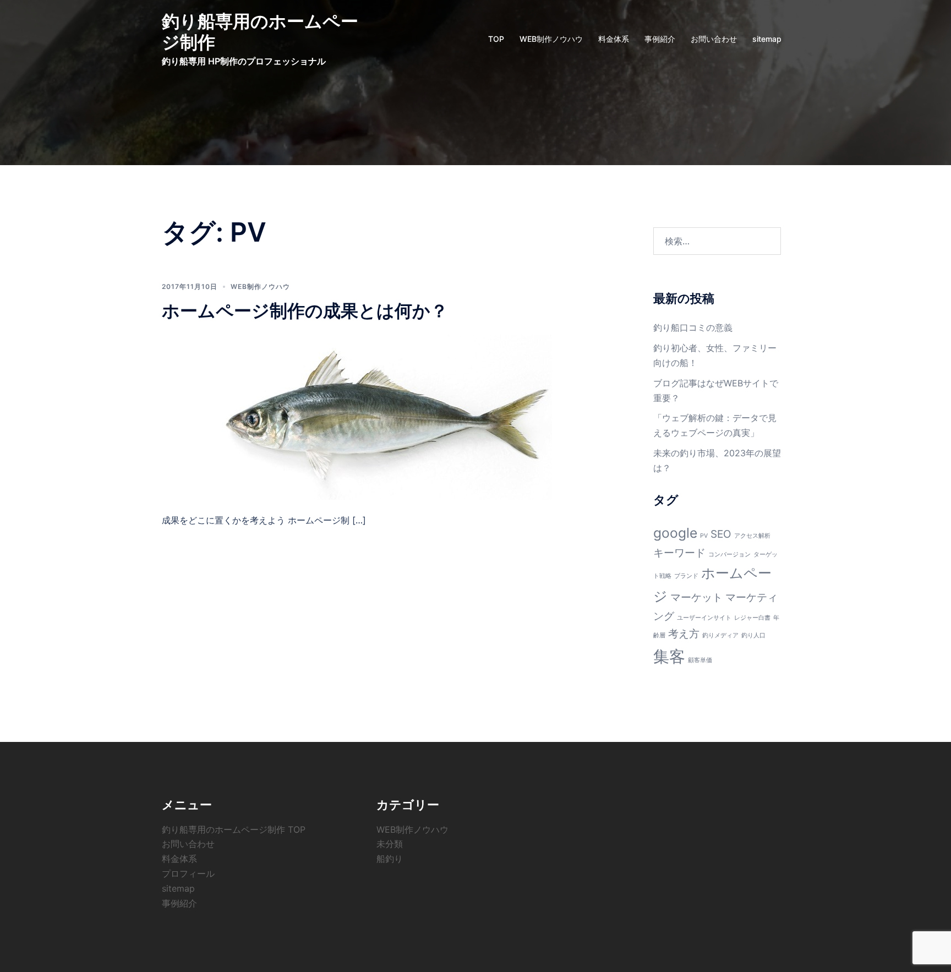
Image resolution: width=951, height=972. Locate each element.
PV (704, 535)
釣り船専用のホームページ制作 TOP (233, 829)
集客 (669, 656)
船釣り (389, 858)
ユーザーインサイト (704, 617)
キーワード (679, 553)
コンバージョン (729, 554)
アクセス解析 (752, 535)
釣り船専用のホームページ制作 (260, 31)
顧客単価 (700, 660)
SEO (720, 534)
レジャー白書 (752, 617)
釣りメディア (720, 635)
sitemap (766, 38)
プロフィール (188, 873)
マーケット (696, 597)
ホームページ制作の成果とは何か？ (305, 310)
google (675, 533)
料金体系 (613, 38)
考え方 (683, 633)
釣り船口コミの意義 (693, 327)
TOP (496, 38)
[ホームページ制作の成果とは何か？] (387, 416)
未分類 (389, 843)
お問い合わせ (714, 38)
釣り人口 (753, 635)
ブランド (686, 576)
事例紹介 (659, 38)
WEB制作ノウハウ (551, 38)
